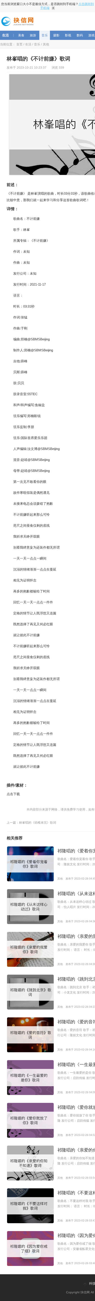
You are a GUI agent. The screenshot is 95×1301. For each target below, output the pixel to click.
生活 (5, 35)
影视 (68, 35)
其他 (46, 44)
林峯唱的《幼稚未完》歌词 (37, 822)
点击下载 (13, 794)
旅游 (33, 35)
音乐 (45, 35)
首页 (19, 44)
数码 (80, 35)
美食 (21, 35)
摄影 (56, 35)
